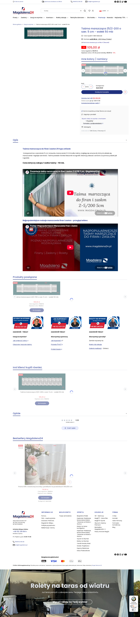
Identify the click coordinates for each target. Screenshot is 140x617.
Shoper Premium (96, 565)
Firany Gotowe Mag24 (102, 532)
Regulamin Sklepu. (47, 523)
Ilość (82, 83)
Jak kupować (56, 341)
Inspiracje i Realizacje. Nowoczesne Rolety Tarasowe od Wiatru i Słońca (84, 521)
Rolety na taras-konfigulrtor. (82, 527)
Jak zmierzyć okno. (20, 341)
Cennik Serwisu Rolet (84, 543)
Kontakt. (115, 518)
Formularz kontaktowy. (116, 524)
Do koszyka (37, 310)
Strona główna (17, 24)
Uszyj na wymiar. (29, 24)
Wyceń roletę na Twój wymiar (70, 602)
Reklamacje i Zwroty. (48, 528)
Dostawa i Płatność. (47, 521)
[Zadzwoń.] (28, 322)
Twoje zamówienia (65, 516)
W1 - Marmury (99, 516)
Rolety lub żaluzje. (95, 344)
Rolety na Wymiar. (83, 541)
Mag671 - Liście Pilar (101, 518)
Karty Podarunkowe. (83, 551)
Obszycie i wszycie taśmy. (22, 344)
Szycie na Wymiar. (83, 539)
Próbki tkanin (56, 349)
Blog (113, 527)
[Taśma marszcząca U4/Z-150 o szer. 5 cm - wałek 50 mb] (104, 70)
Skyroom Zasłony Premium (100, 524)
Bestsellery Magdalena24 (99, 528)
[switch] (134, 610)
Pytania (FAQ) (56, 344)
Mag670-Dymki (100, 521)
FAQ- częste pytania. (48, 518)
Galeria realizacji (95, 348)
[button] (84, 10)
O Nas (114, 516)
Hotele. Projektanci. (83, 546)
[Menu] (137, 597)
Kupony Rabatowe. (83, 548)
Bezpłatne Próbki (82, 516)
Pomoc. (43, 516)
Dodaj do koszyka (102, 92)
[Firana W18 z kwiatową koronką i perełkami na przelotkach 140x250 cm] (45, 464)
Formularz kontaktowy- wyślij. (90, 103)
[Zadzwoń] (104, 322)
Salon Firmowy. (117, 521)
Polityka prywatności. (48, 525)
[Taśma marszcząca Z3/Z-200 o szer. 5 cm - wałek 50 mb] (42, 381)
